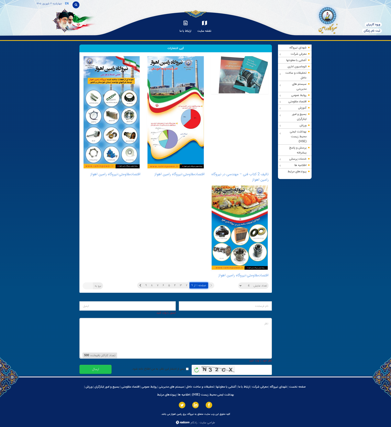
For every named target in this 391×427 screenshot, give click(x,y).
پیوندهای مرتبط (166, 394)
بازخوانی (196, 368)
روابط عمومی (149, 386)
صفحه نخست (297, 386)
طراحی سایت (207, 422)
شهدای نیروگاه (278, 386)
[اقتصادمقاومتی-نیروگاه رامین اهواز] (175, 112)
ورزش (89, 386)
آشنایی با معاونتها (226, 386)
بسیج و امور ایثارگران (106, 386)
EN (67, 3)
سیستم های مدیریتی (171, 386)
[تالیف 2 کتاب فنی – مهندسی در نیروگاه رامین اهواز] (240, 112)
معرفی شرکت (260, 386)
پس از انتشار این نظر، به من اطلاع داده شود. (158, 369)
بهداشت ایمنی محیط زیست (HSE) (213, 394)
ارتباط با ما (244, 386)
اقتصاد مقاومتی (130, 386)
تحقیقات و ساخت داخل (200, 386)
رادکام (194, 422)
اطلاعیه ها (184, 394)
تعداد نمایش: (260, 286)
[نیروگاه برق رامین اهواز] (319, 19)
